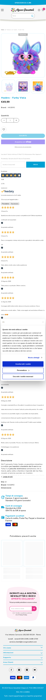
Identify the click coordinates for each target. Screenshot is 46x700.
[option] (23, 3)
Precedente (5, 204)
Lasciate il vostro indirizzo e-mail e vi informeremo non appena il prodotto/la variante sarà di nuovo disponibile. (21, 156)
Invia (35, 165)
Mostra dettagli (33, 357)
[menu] (2, 10)
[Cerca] (23, 15)
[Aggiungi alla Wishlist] (3, 129)
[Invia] (34, 608)
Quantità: (5, 116)
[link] (23, 498)
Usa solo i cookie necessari (23, 376)
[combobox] (20, 15)
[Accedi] (39, 10)
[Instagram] (19, 670)
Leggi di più (8, 477)
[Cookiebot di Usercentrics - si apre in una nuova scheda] (34, 322)
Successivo (14, 204)
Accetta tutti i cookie (23, 364)
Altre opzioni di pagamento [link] (23, 147)
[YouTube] (34, 670)
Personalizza (22, 370)
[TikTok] (27, 670)
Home (2, 30)
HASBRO (11, 107)
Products (9, 30)
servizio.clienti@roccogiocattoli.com (23, 642)
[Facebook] (11, 670)
